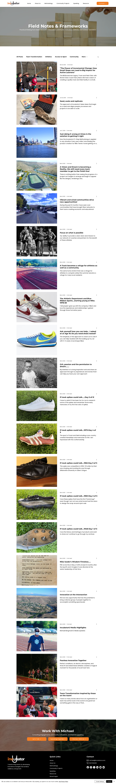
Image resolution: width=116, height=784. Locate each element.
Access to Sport (61, 57)
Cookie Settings (100, 781)
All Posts (19, 57)
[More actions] (97, 65)
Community (74, 57)
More (84, 57)
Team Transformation (34, 57)
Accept (109, 781)
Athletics (48, 57)
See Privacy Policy (63, 781)
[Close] (114, 781)
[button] (98, 57)
